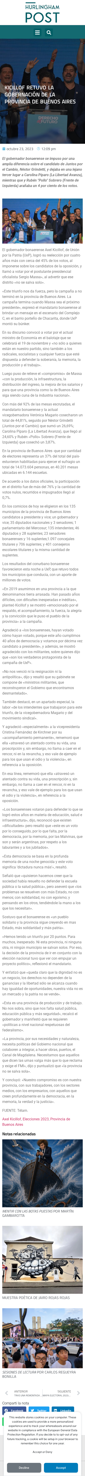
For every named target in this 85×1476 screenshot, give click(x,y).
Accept (61, 1467)
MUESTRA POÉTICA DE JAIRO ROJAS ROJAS (36, 1297)
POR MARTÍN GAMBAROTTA (38, 1213)
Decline (24, 1467)
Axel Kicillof (11, 1119)
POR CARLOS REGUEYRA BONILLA (39, 1374)
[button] (37, 32)
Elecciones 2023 (36, 1119)
